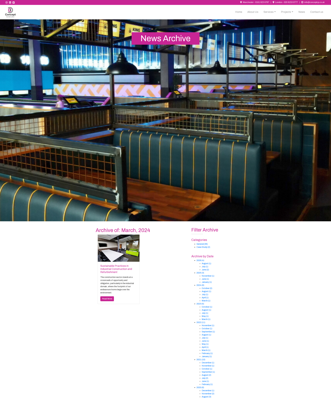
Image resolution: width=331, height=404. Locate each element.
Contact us (316, 11)
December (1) (208, 363)
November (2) (208, 394)
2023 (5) (200, 304)
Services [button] (269, 11)
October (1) (207, 307)
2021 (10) (201, 359)
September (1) (208, 332)
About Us (252, 11)
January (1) (207, 282)
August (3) (206, 397)
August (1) (206, 263)
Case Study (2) (203, 247)
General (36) (202, 244)
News (301, 11)
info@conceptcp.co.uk (314, 2)
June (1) (205, 279)
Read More (107, 299)
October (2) (207, 288)
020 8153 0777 (291, 2)
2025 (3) (200, 273)
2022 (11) (201, 322)
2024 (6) (200, 285)
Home (238, 11)
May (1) (205, 316)
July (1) (205, 266)
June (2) (205, 270)
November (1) (208, 276)
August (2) (206, 375)
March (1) (206, 301)
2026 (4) (200, 260)
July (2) (205, 378)
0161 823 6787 (262, 2)
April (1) (205, 297)
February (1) (207, 353)
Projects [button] (286, 11)
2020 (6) (200, 387)
